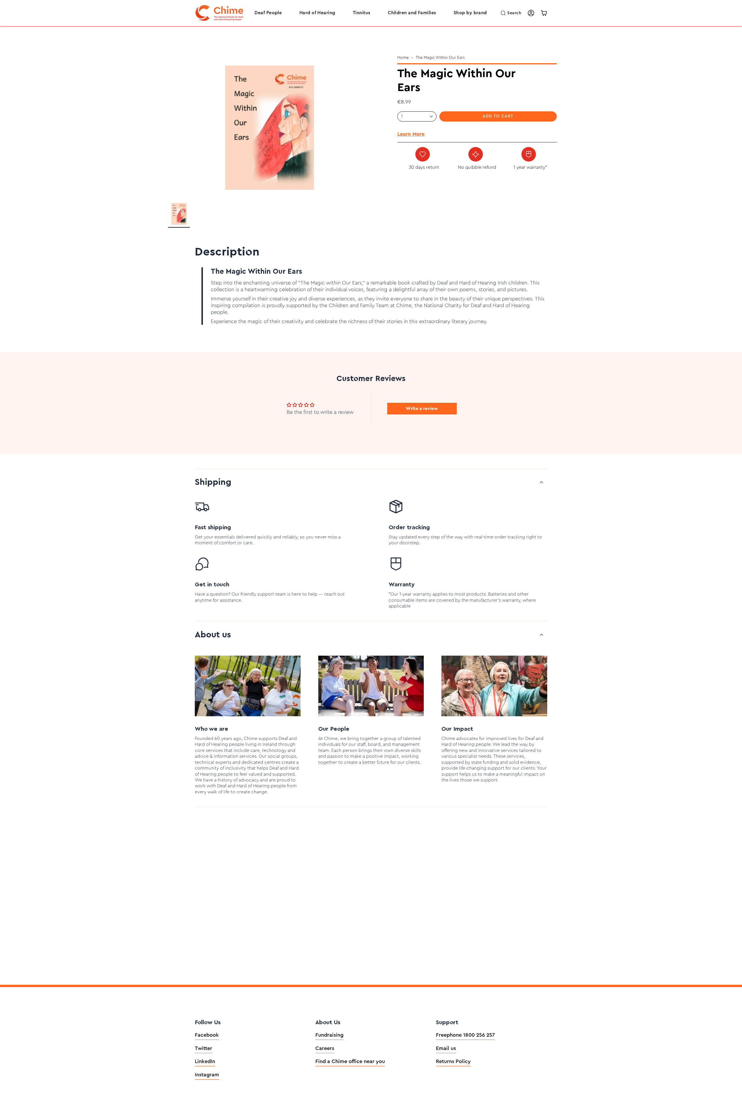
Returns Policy (453, 1061)
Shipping (213, 482)
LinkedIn (205, 1061)
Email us (446, 1048)
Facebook (207, 1035)
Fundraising (329, 1035)
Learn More (411, 134)
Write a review (422, 408)
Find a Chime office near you (350, 1061)
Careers (324, 1048)
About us (213, 634)
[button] (268, 13)
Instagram (207, 1074)
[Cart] (544, 13)
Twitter (203, 1048)
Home (403, 58)
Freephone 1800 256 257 (465, 1035)
